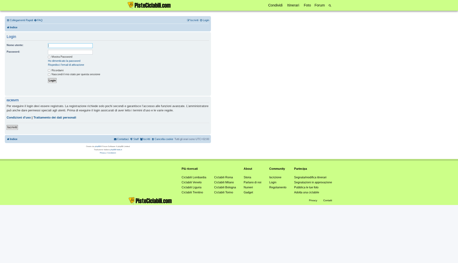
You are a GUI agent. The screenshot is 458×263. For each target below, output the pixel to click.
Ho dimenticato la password (64, 60)
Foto (307, 5)
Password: (13, 51)
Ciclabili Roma (223, 177)
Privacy (313, 200)
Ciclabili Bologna (225, 187)
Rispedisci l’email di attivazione (66, 64)
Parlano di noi (252, 182)
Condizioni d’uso (19, 117)
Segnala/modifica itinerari (310, 177)
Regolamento (277, 187)
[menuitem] (38, 20)
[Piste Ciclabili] (149, 5)
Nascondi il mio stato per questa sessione (75, 74)
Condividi (275, 5)
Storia (247, 177)
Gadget (248, 192)
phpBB (98, 146)
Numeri (248, 187)
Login (272, 182)
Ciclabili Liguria (191, 187)
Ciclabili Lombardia (194, 177)
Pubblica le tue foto (306, 187)
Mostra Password (61, 56)
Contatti (327, 200)
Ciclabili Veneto (192, 182)
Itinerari (293, 5)
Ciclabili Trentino (192, 192)
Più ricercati (190, 168)
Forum (320, 5)
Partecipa (300, 168)
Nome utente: (15, 45)
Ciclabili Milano (224, 182)
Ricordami (57, 70)
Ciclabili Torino (223, 192)
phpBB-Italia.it (116, 150)
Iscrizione (275, 177)
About (248, 168)
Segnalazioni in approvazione (313, 182)
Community (277, 168)
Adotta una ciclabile (306, 192)
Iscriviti (12, 127)
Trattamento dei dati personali (54, 117)
